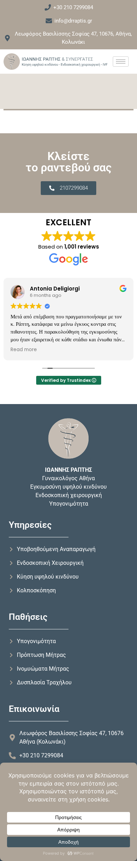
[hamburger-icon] (121, 61)
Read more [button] (24, 350)
